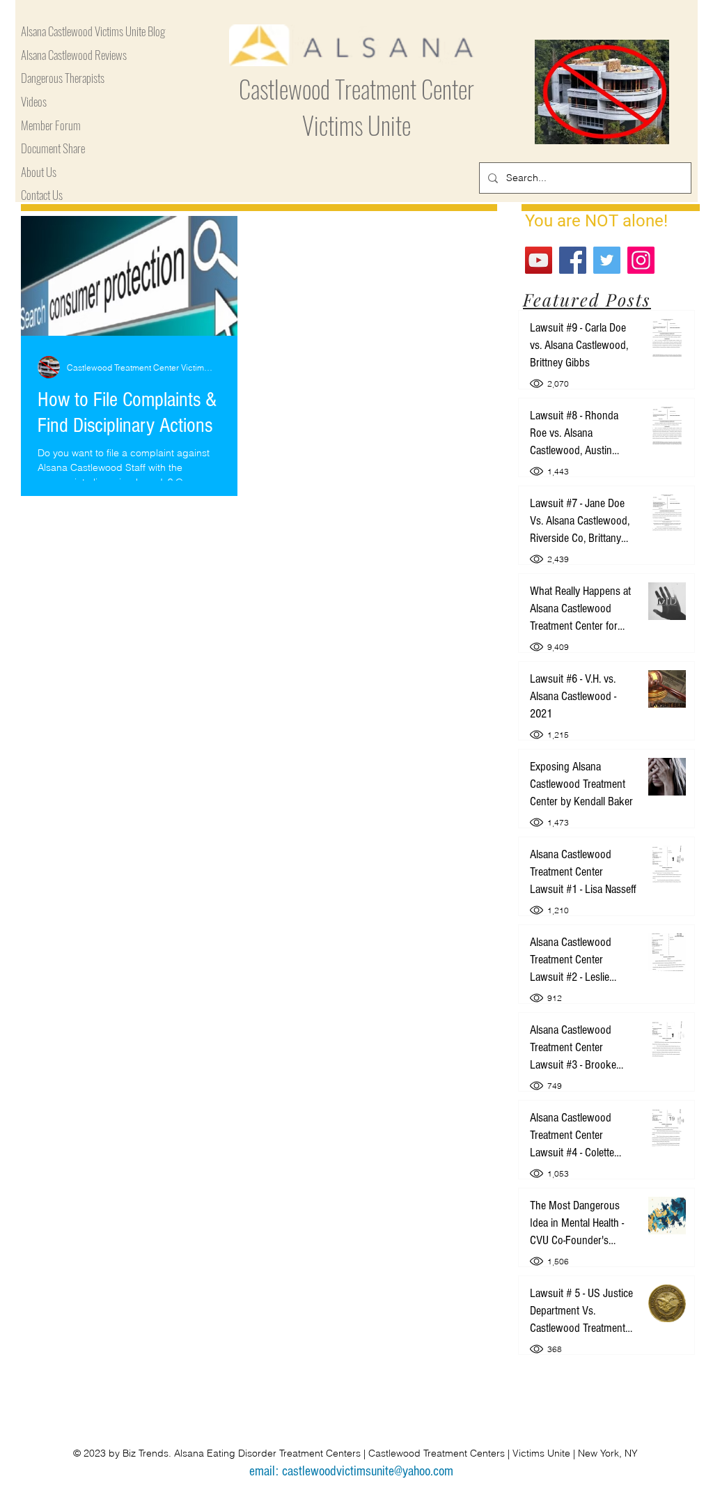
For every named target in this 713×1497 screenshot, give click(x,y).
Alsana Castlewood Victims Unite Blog (93, 31)
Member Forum (51, 125)
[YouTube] (538, 260)
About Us (38, 172)
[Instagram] (641, 260)
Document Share (53, 148)
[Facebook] (572, 260)
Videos (34, 102)
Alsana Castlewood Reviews (74, 55)
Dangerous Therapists (62, 78)
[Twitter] (606, 260)
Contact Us (42, 195)
